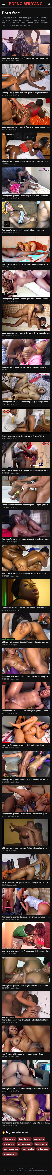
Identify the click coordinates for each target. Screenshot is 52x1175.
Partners (23, 1168)
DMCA (30, 1168)
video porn (43, 1149)
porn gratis (28, 1149)
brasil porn (24, 1139)
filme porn (9, 1144)
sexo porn (39, 1139)
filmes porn (41, 1144)
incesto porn (10, 1154)
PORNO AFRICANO (26, 3)
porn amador (24, 1144)
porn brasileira (11, 1149)
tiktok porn (9, 1139)
